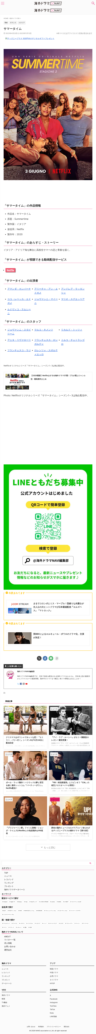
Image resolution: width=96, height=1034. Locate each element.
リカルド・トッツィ (71, 329)
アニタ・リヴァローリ (19, 340)
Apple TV (13, 901)
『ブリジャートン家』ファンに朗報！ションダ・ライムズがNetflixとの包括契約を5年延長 (24, 830)
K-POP (52, 983)
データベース (7, 983)
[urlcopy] (56, 658)
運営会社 (8, 950)
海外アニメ (6, 1006)
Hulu (26, 901)
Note (52, 1013)
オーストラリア (53, 923)
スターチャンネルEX (76, 901)
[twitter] (39, 658)
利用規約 (41, 1026)
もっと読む (49, 847)
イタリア (38, 923)
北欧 (25, 927)
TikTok (52, 1009)
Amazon (5, 901)
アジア (52, 963)
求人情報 (8, 943)
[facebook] (45, 658)
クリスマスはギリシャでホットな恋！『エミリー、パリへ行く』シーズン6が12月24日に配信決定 (25, 740)
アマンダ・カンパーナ (19, 288)
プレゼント (9, 886)
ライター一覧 (9, 940)
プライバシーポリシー (54, 1026)
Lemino (53, 901)
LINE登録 (53, 1016)
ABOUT (7, 936)
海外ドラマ (6, 995)
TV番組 (4, 1002)
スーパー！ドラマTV (75, 910)
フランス (12, 927)
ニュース (8, 876)
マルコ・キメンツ (43, 329)
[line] (51, 658)
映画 (3, 999)
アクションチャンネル (50, 910)
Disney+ (20, 901)
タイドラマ (54, 980)
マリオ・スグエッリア (73, 299)
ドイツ (5, 927)
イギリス (22, 923)
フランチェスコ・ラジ (19, 350)
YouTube (53, 1006)
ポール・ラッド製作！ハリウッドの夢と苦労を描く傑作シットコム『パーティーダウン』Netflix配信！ (24, 785)
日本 (31, 927)
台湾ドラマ (54, 976)
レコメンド (9, 879)
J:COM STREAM (44, 901)
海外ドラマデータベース (14, 889)
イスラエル (30, 923)
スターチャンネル (63, 910)
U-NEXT (66, 901)
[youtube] (27, 684)
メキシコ (19, 927)
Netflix (10, 270)
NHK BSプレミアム (29, 910)
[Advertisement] (48, 431)
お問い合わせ (9, 946)
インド (44, 923)
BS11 (4, 910)
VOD (4, 990)
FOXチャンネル (12, 910)
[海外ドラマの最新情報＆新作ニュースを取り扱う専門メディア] (48, 3)
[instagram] (24, 684)
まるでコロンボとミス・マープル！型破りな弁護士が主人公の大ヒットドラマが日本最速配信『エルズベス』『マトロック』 (58, 607)
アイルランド (6, 923)
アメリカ (15, 923)
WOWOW (39, 910)
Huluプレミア (34, 901)
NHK (20, 910)
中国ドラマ (54, 972)
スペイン (78, 923)
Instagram (54, 1002)
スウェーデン (69, 923)
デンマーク (85, 923)
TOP (6, 873)
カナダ (61, 923)
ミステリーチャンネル (8, 914)
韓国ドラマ (54, 969)
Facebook (53, 999)
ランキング (9, 883)
